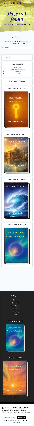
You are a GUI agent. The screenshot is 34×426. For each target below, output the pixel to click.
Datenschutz (15, 309)
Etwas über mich (16, 306)
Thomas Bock (13, 3)
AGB (15, 315)
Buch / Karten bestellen (18, 69)
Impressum (15, 312)
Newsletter (18, 71)
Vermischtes (18, 67)
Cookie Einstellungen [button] (9, 417)
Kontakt (18, 73)
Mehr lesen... (17, 422)
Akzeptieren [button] (21, 417)
